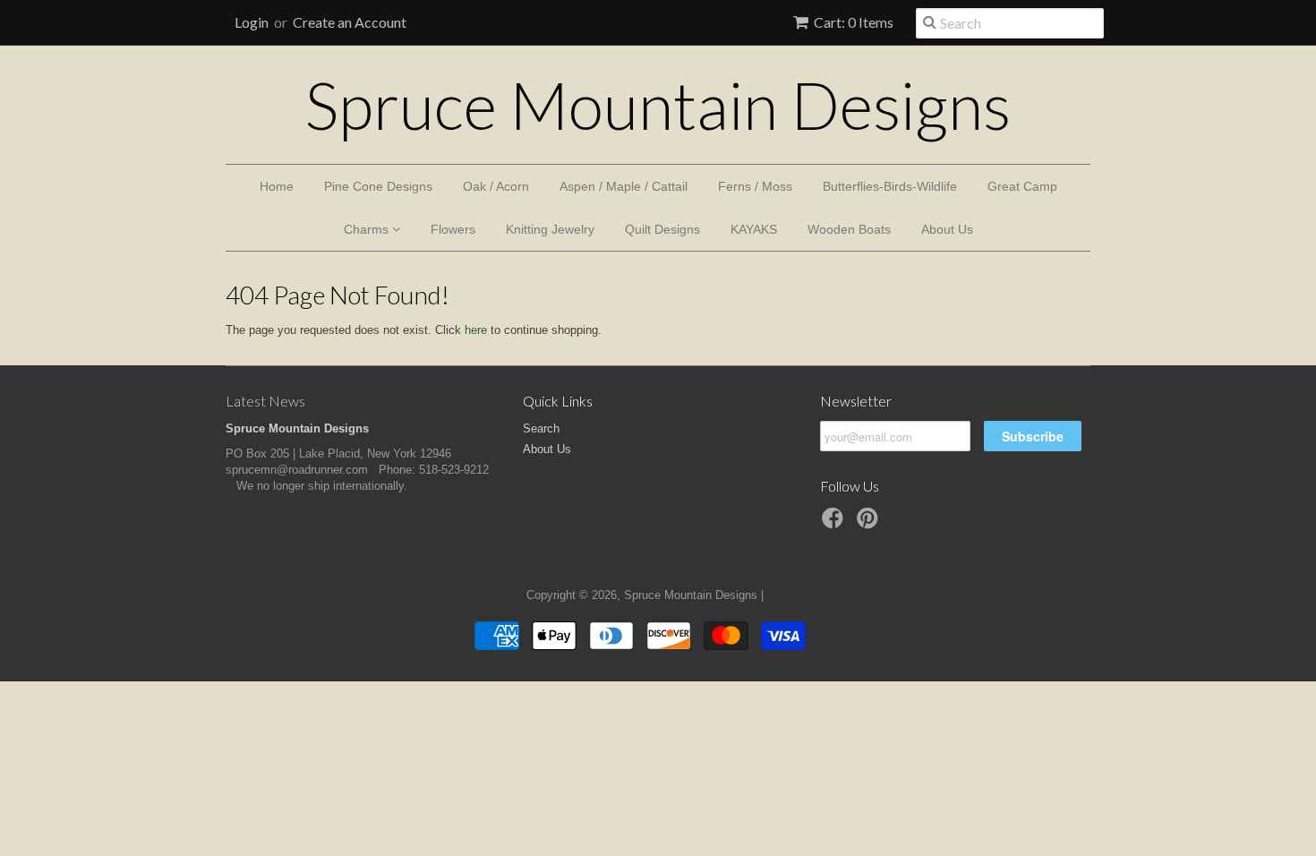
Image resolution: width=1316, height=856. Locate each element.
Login (252, 21)
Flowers (453, 229)
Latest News (265, 400)
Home (277, 186)
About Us (947, 229)
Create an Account (349, 21)
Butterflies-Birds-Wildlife (890, 186)
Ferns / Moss (755, 186)
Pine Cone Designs (378, 186)
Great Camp (1022, 186)
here (476, 330)
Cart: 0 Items (853, 21)
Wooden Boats (849, 229)
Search (541, 428)
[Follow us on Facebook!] (835, 524)
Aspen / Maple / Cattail (624, 186)
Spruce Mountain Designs (658, 105)
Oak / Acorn (496, 186)
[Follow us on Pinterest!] (870, 524)
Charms (368, 229)
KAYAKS (754, 229)
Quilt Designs (662, 229)
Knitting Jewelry (550, 229)
